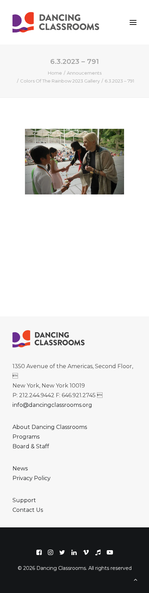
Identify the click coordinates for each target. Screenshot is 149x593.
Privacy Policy (31, 478)
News (20, 468)
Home (55, 73)
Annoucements (84, 73)
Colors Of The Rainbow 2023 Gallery (60, 81)
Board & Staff (30, 446)
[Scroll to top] (135, 579)
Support (24, 500)
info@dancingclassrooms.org (52, 405)
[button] (133, 22)
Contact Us (27, 510)
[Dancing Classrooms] (57, 22)
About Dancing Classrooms (49, 427)
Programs (26, 436)
